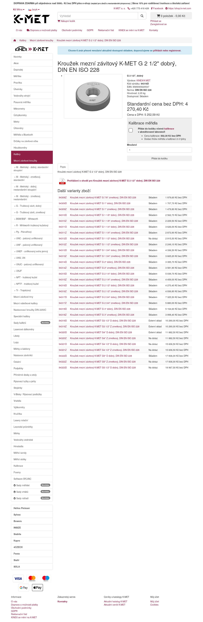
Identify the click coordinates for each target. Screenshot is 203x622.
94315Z (63, 279)
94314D (63, 261)
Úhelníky (18, 89)
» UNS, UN (19, 257)
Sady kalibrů (31, 322)
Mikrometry (19, 108)
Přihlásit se (155, 21)
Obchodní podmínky (72, 30)
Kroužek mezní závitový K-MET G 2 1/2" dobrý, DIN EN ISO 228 (89, 40)
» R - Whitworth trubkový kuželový (31, 225)
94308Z (63, 197)
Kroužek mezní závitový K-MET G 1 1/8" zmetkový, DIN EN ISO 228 (104, 220)
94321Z (63, 349)
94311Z (63, 232)
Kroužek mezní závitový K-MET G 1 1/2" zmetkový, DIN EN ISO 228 (104, 244)
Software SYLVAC (22, 478)
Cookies (154, 604)
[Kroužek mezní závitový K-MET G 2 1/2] (93, 96)
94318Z (63, 314)
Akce (16, 63)
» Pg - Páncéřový (23, 231)
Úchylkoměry (20, 115)
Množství (132, 144)
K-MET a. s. (119, 8)
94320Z (63, 338)
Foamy (17, 472)
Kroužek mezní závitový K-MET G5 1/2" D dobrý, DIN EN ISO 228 (103, 367)
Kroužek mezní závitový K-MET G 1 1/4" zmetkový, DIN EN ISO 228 (104, 232)
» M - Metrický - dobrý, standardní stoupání (31, 168)
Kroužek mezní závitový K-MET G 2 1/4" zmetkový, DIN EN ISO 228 (104, 279)
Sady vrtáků (32, 491)
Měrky (17, 433)
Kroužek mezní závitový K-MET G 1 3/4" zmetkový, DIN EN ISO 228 (104, 256)
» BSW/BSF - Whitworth (26, 218)
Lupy (16, 342)
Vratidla (17, 400)
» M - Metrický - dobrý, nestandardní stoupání (25, 188)
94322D (63, 355)
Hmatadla (18, 446)
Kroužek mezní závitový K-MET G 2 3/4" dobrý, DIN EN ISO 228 (102, 297)
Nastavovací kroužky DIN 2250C (30, 309)
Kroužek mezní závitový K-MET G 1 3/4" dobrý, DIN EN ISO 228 (102, 250)
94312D (63, 238)
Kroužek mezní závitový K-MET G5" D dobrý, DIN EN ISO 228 (101, 355)
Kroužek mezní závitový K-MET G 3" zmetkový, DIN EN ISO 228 (102, 314)
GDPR (90, 30)
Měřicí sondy (20, 452)
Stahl (16, 560)
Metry (16, 121)
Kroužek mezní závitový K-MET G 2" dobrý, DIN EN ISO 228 (100, 261)
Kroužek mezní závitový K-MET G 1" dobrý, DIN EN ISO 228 (100, 203)
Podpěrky (18, 368)
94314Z (63, 267)
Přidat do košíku (159, 158)
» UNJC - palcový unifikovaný (29, 264)
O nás (19, 30)
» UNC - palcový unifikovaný (28, 238)
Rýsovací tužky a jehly (25, 381)
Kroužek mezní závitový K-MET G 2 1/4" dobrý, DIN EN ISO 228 (102, 273)
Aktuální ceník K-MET (114, 604)
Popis (63, 166)
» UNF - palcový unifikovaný (28, 244)
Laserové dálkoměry (24, 329)
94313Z (63, 256)
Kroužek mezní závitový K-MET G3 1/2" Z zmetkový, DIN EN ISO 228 (104, 326)
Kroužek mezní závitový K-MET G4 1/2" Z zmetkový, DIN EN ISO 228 (104, 349)
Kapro (17, 540)
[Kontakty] (129, 8)
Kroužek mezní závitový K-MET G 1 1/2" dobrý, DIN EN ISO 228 (102, 238)
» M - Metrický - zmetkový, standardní (27, 178)
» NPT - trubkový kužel (25, 277)
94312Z (63, 244)
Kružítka (18, 413)
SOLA (17, 566)
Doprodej (18, 69)
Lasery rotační (21, 420)
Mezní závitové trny (23, 296)
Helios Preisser (22, 508)
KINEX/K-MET (144, 80)
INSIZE (17, 527)
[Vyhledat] (142, 15)
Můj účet (154, 601)
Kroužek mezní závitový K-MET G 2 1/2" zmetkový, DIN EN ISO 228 (104, 291)
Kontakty (153, 30)
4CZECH (18, 547)
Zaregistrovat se (158, 24)
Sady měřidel (32, 485)
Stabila (17, 534)
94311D (63, 226)
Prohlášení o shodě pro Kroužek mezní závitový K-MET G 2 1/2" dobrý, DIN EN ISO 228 (113, 180)
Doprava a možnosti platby (43, 30)
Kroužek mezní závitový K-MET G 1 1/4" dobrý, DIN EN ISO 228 (102, 226)
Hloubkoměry (20, 147)
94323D (63, 367)
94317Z (63, 303)
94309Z (63, 209)
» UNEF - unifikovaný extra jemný (31, 251)
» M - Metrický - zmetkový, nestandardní (27, 197)
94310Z (63, 220)
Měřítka (17, 76)
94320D (63, 332)
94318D (63, 308)
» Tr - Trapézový (22, 290)
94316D (63, 285)
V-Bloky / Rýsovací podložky (28, 394)
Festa (17, 553)
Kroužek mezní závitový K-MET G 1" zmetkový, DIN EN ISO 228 (102, 209)
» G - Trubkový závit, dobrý (27, 205)
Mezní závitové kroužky (41, 40)
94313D (63, 250)
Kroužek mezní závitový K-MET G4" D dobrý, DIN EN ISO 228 (101, 332)
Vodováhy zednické (23, 439)
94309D (63, 203)
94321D (63, 344)
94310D (63, 215)
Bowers (18, 521)
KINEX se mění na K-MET (131, 30)
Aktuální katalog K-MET (115, 601)
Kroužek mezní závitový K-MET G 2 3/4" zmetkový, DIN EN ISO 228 (104, 303)
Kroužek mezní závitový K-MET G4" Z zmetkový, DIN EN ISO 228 (103, 338)
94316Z (63, 291)
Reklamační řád (106, 30)
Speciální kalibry (22, 316)
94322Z (63, 361)
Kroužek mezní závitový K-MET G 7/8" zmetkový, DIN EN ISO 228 (103, 197)
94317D (63, 297)
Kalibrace (18, 465)
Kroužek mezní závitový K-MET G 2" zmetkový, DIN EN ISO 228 (102, 267)
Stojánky (18, 387)
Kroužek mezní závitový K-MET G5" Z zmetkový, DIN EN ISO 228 (103, 361)
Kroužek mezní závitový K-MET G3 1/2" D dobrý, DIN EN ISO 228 (103, 320)
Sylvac (17, 514)
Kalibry (23, 40)
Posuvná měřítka (22, 102)
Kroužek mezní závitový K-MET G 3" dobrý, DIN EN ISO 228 (100, 308)
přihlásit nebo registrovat (167, 50)
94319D (63, 320)
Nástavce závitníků (23, 355)
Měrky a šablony (22, 348)
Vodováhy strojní (22, 95)
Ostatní (17, 361)
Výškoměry (19, 407)
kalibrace (169, 128)
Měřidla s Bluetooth (23, 134)
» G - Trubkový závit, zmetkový (29, 212)
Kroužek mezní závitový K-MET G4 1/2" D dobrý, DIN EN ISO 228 (103, 344)
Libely (17, 335)
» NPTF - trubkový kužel (26, 283)
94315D (63, 273)
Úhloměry (18, 128)
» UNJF (18, 270)
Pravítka (18, 82)
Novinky (18, 56)
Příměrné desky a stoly (25, 374)
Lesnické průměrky (23, 426)
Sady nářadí (32, 498)
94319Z (63, 326)
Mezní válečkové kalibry (26, 303)
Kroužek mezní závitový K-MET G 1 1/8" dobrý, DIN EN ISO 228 (102, 215)
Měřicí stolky (20, 459)
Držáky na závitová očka (26, 141)
